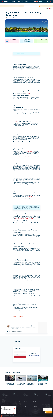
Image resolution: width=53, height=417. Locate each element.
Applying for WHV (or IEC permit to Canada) (17, 331)
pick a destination (15, 62)
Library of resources (8, 3)
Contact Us (34, 401)
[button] (1, 416)
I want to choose (8, 413)
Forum (26, 1)
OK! (13, 413)
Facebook (18, 53)
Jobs (24, 1)
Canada (20, 85)
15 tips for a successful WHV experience (18, 316)
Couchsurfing (30, 196)
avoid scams (28, 93)
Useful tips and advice (20, 1)
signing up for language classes (27, 151)
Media (24, 404)
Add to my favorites (43, 323)
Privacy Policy (25, 401)
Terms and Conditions (17, 401)
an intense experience (28, 236)
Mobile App (25, 406)
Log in (50, 1)
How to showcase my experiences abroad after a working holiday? (24, 218)
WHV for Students (35, 406)
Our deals (15, 404)
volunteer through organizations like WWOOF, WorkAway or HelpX (27, 156)
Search (28, 1)
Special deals (40, 1)
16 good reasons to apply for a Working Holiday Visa (17, 3)
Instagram (22, 53)
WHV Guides (15, 406)
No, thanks (3, 413)
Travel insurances (36, 1)
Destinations (15, 1)
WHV (13, 1)
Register (48, 1)
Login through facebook (34, 355)
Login (19, 357)
